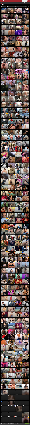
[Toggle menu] (1, 1)
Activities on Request (23, 6)
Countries (9, 6)
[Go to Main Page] (5, 1)
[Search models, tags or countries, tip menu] (29, 3)
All (28, 6)
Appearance (3, 6)
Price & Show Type (16, 6)
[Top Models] (10, 1)
